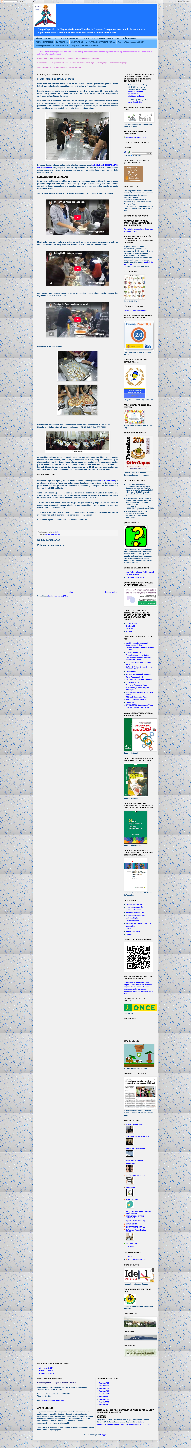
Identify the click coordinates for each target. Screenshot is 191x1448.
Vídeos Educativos (133, 931)
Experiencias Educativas (135, 912)
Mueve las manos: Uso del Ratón (138, 708)
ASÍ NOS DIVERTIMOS (44, 42)
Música (128, 929)
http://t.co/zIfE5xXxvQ (136, 91)
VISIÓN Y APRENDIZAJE (135, 1175)
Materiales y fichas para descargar (139, 923)
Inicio (71, 592)
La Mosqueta (131, 671)
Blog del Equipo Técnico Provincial (85, 46)
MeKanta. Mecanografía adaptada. (138, 674)
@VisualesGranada (135, 94)
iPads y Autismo (132, 1199)
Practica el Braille (132, 575)
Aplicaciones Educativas (135, 915)
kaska (130, 1257)
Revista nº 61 (104, 1394)
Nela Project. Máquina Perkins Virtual (140, 572)
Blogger (103, 1435)
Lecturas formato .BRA (134, 904)
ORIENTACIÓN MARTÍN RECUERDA (135, 1217)
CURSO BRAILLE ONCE (135, 577)
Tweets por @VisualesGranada (135, 310)
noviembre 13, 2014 (135, 102)
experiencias (55, 534)
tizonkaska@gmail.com (136, 1259)
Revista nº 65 (104, 1383)
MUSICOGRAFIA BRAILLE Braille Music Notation (138, 1212)
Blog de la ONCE (132, 1244)
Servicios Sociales (46, 1371)
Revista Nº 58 (104, 1402)
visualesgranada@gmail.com (53, 1400)
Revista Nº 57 (104, 1404)
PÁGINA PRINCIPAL (43, 38)
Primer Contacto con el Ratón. (137, 655)
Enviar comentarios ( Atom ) (58, 596)
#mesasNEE (130, 1187)
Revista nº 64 (104, 1386)
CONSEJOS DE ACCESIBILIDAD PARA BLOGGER (101, 38)
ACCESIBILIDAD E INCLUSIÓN (137, 1136)
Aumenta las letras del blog (134, 229)
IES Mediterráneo (107, 481)
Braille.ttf (129, 629)
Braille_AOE (130, 626)
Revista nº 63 (104, 1388)
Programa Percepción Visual (136, 685)
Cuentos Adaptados (133, 652)
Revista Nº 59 (104, 1399)
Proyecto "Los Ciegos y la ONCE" (131, 42)
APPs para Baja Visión (134, 907)
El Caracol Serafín (132, 682)
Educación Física (132, 921)
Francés (129, 934)
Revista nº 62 (104, 1391)
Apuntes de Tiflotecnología (136, 1221)
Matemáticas (130, 926)
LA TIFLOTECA (62, 42)
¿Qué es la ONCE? (46, 1368)
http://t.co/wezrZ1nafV (136, 96)
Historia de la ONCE (46, 1373)
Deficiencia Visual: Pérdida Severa (136, 1231)
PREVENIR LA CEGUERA (135, 1148)
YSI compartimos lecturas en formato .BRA (52, 46)
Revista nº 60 (104, 1396)
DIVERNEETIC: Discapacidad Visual (139, 705)
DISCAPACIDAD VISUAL (135, 1227)
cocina (47, 534)
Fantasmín (130, 702)
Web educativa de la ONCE (136, 700)
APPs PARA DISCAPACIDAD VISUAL (100, 42)
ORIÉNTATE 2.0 (77, 42)
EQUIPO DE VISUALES (134, 1124)
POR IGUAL (130, 1247)
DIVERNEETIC (131, 1224)
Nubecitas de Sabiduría (135, 1160)
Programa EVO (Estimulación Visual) (139, 680)
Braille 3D (129, 631)
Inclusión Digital (132, 918)
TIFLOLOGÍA (130, 1163)
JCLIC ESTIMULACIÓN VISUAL (66, 38)
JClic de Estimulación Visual (136, 697)
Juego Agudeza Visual (134, 677)
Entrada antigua (111, 592)
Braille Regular (131, 623)
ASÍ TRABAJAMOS (130, 38)
